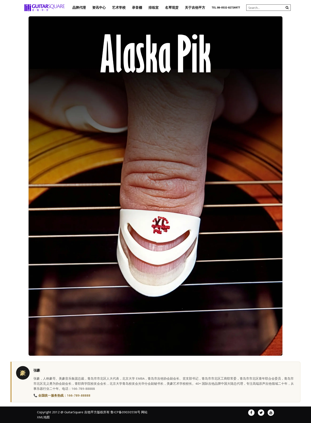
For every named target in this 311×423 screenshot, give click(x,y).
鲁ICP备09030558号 (125, 412)
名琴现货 (172, 8)
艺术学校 (119, 8)
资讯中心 (99, 8)
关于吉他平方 (195, 8)
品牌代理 (79, 8)
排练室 (154, 8)
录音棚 (137, 8)
